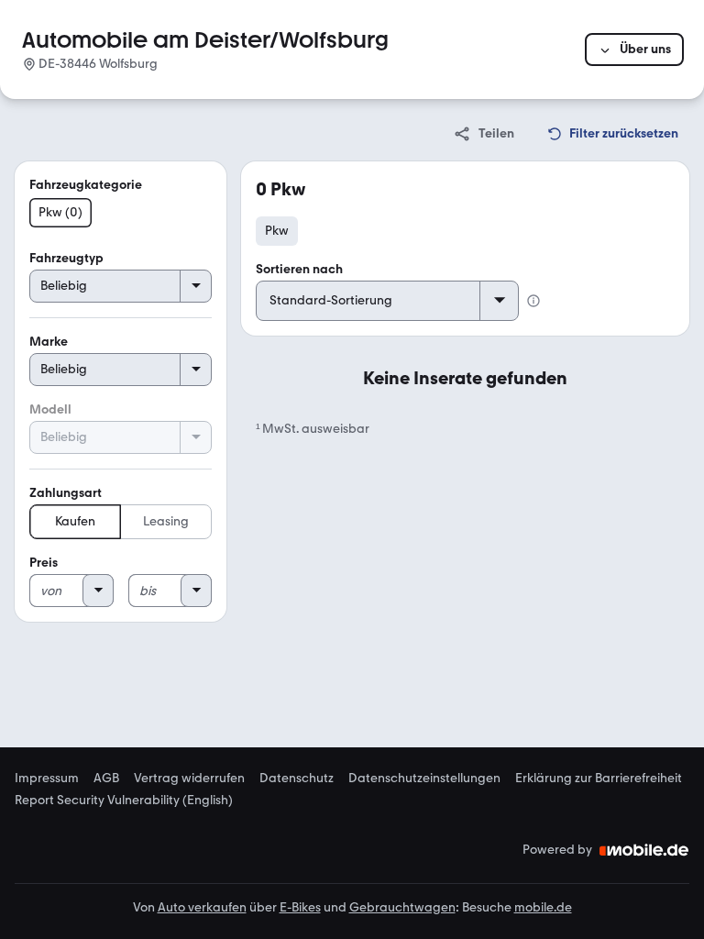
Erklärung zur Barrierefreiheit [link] (598, 778)
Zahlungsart (65, 493)
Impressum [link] (47, 778)
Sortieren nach (299, 269)
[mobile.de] (644, 850)
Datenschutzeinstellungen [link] (424, 778)
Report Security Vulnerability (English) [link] (124, 800)
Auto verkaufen (202, 907)
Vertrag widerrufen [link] (189, 778)
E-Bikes (300, 907)
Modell (50, 409)
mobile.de (543, 907)
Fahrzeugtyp (66, 258)
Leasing (166, 521)
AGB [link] (106, 778)
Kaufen (75, 521)
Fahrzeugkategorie (85, 185)
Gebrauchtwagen (402, 907)
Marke (48, 341)
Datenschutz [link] (296, 778)
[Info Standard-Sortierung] (533, 300)
